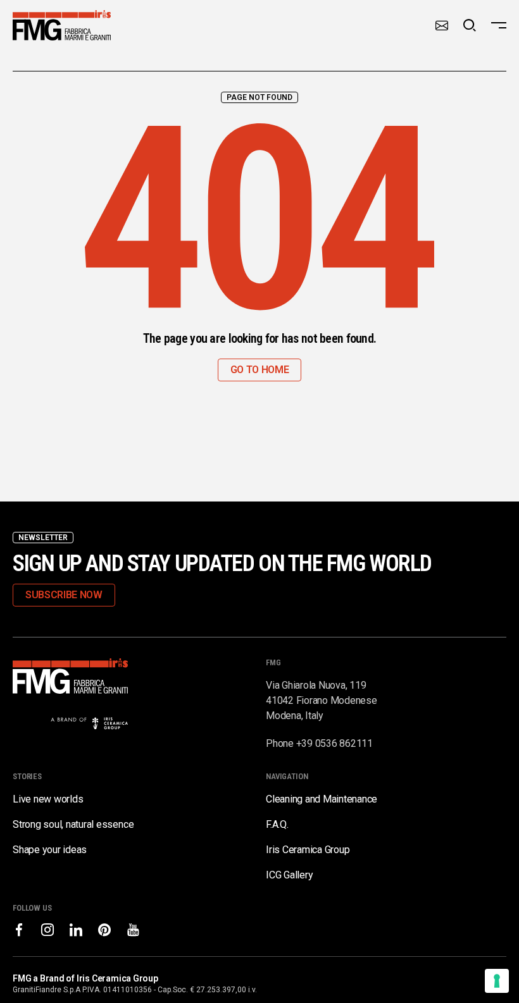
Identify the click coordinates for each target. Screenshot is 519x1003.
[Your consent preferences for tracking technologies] (497, 981)
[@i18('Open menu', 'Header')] (498, 25)
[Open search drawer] (469, 25)
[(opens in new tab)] (19, 929)
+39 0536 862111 (334, 743)
